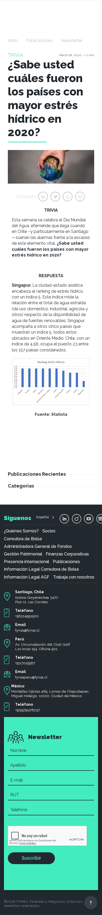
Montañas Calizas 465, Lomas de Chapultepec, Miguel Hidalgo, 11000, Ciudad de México (50, 693)
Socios (48, 531)
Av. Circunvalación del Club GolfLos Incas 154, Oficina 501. (42, 646)
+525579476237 (27, 710)
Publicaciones (39, 40)
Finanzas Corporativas (67, 554)
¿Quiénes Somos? (21, 531)
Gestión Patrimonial (23, 554)
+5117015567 (25, 663)
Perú (19, 639)
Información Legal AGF (26, 577)
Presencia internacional (26, 561)
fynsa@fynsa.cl (27, 630)
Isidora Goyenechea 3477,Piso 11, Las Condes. (36, 599)
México (17, 686)
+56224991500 (27, 616)
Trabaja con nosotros (73, 577)
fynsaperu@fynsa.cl (31, 677)
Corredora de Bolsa (23, 539)
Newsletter (71, 40)
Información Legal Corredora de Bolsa (41, 569)
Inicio (13, 40)
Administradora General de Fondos (38, 546)
